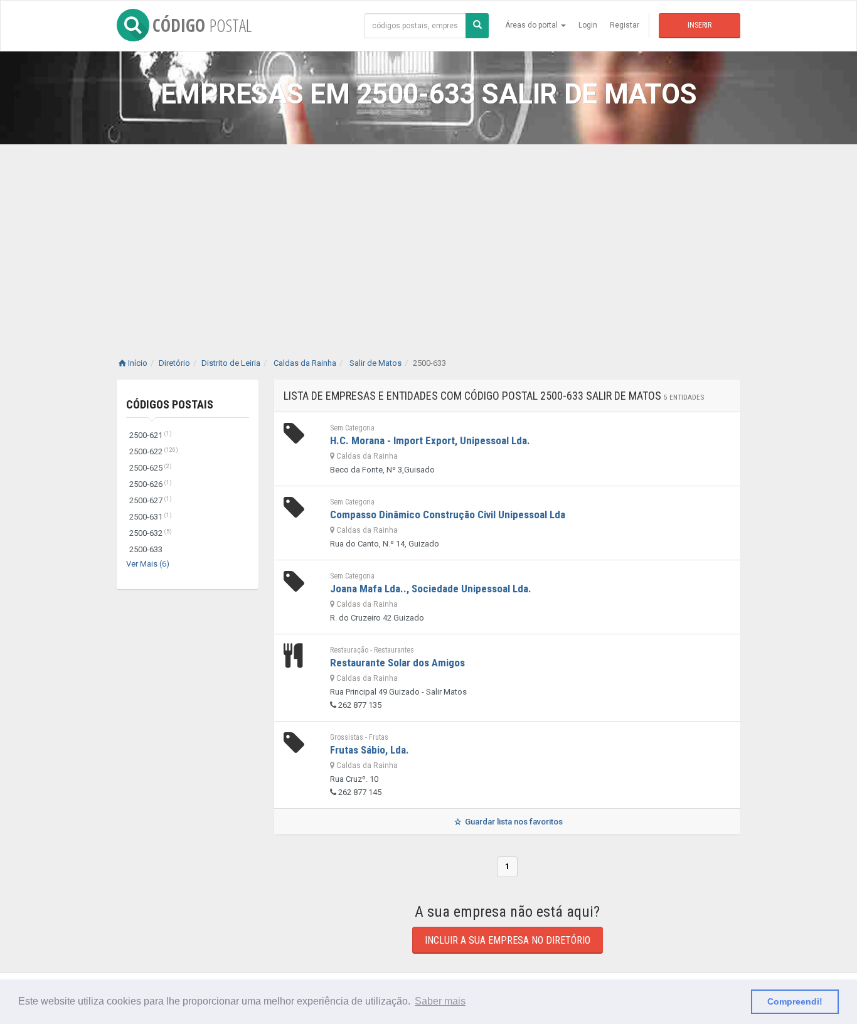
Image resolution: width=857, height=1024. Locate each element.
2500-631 (150, 516)
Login (587, 25)
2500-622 (153, 451)
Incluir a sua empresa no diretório (507, 940)
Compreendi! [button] (794, 1001)
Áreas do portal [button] (532, 25)
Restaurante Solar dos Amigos (397, 662)
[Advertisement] (428, 238)
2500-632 (150, 533)
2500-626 (150, 484)
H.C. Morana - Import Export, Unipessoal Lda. (430, 440)
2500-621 (150, 435)
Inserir (699, 25)
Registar (624, 25)
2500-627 (150, 500)
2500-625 (150, 467)
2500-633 (145, 549)
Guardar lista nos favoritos (513, 821)
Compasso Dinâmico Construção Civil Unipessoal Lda (447, 514)
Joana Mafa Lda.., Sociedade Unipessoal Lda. (430, 588)
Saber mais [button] (440, 1001)
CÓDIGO (202, 25)
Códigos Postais (169, 404)
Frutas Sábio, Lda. (369, 750)
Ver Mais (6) (147, 563)
